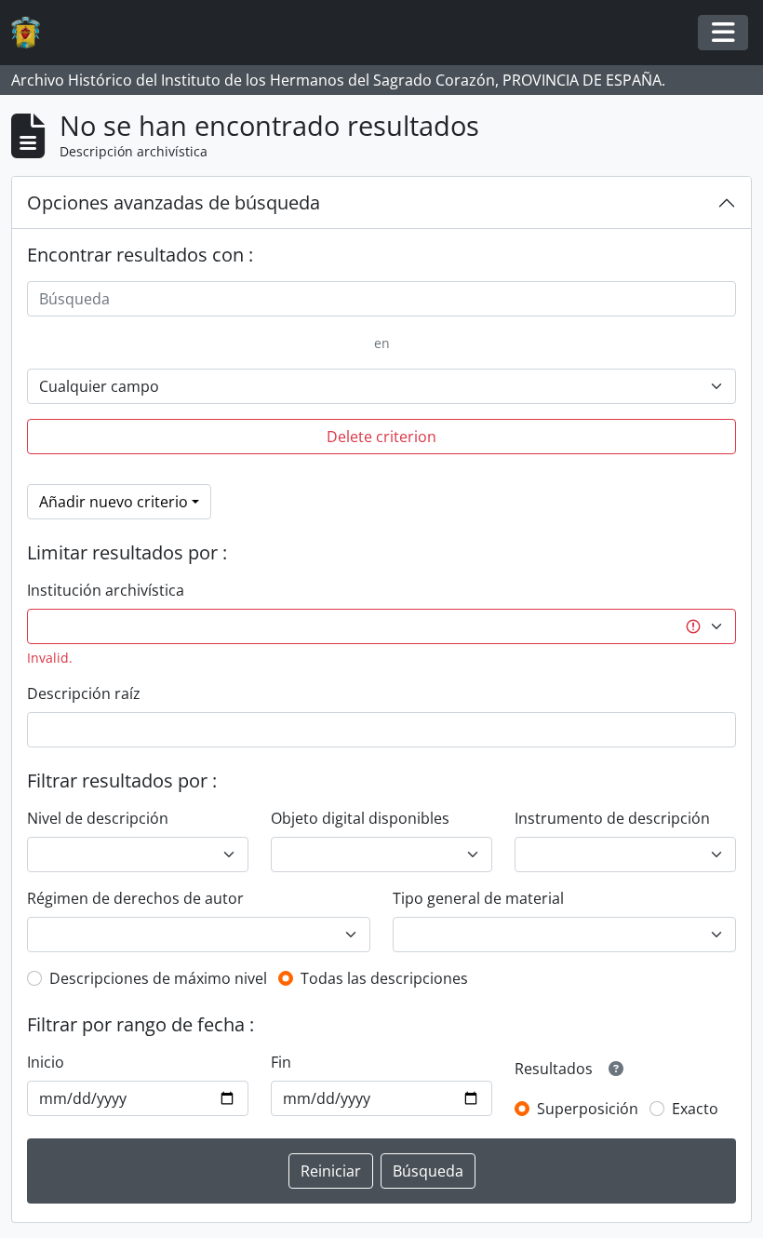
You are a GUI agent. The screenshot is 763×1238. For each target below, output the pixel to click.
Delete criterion (381, 436)
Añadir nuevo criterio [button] (113, 501)
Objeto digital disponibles (360, 818)
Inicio (45, 1062)
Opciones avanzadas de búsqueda (173, 202)
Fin (281, 1062)
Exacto (695, 1108)
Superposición (587, 1108)
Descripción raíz (84, 693)
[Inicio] (33, 33)
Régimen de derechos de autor (135, 898)
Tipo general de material (478, 898)
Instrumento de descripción (612, 818)
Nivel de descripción (97, 818)
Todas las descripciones (384, 978)
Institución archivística (105, 590)
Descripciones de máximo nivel (158, 978)
